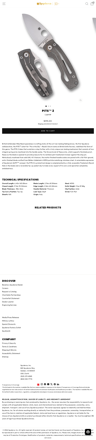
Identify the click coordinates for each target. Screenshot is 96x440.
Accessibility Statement (11, 353)
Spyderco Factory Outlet (11, 327)
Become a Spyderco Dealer (12, 285)
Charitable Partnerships (11, 295)
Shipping (40, 124)
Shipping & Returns (9, 350)
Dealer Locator (8, 302)
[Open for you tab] (88, 432)
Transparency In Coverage (10, 385)
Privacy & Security (9, 343)
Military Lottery (8, 321)
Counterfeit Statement (11, 298)
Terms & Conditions (9, 347)
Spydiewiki (6, 331)
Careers (5, 288)
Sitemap (5, 357)
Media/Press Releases (10, 317)
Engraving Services (9, 305)
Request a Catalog (9, 291)
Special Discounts (9, 324)
